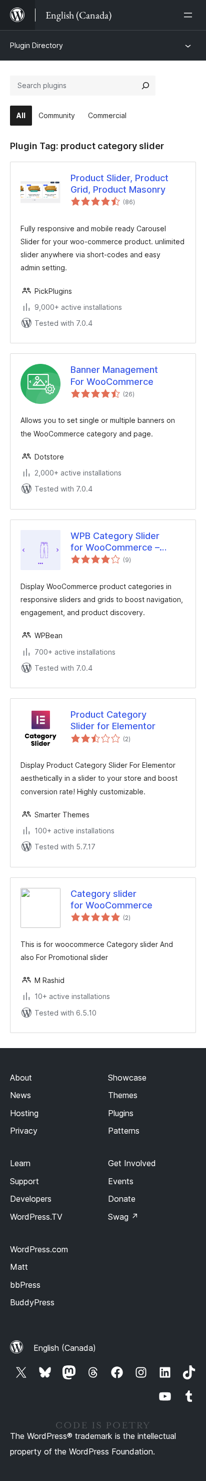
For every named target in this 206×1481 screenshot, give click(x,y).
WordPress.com (39, 1249)
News (20, 1095)
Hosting (24, 1113)
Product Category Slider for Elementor (113, 720)
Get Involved (132, 1163)
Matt (19, 1267)
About (21, 1078)
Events (121, 1181)
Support (24, 1181)
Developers (31, 1199)
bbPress (25, 1285)
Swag (123, 1217)
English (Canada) (65, 1348)
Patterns (124, 1131)
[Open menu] (190, 15)
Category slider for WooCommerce (111, 899)
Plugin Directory (36, 45)
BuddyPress (32, 1302)
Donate (122, 1199)
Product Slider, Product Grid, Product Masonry (119, 184)
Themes (123, 1095)
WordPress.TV (36, 1217)
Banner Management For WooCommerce (114, 375)
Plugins (121, 1113)
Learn (20, 1163)
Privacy (24, 1131)
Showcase (127, 1078)
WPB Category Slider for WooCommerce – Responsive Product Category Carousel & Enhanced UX (115, 542)
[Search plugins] (146, 86)
